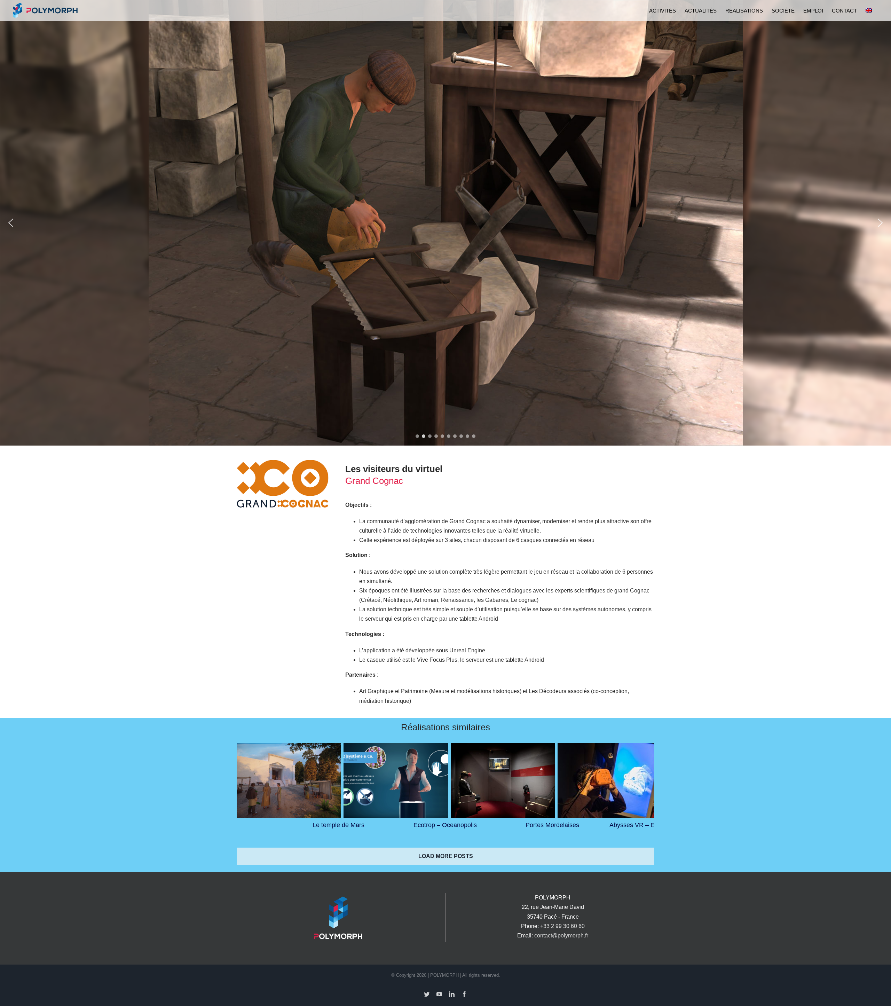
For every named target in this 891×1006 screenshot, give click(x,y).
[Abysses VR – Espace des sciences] (610, 780)
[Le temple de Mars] (289, 780)
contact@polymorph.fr (561, 935)
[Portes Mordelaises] (503, 780)
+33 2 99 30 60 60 (562, 926)
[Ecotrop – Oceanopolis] (396, 780)
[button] (10, 222)
